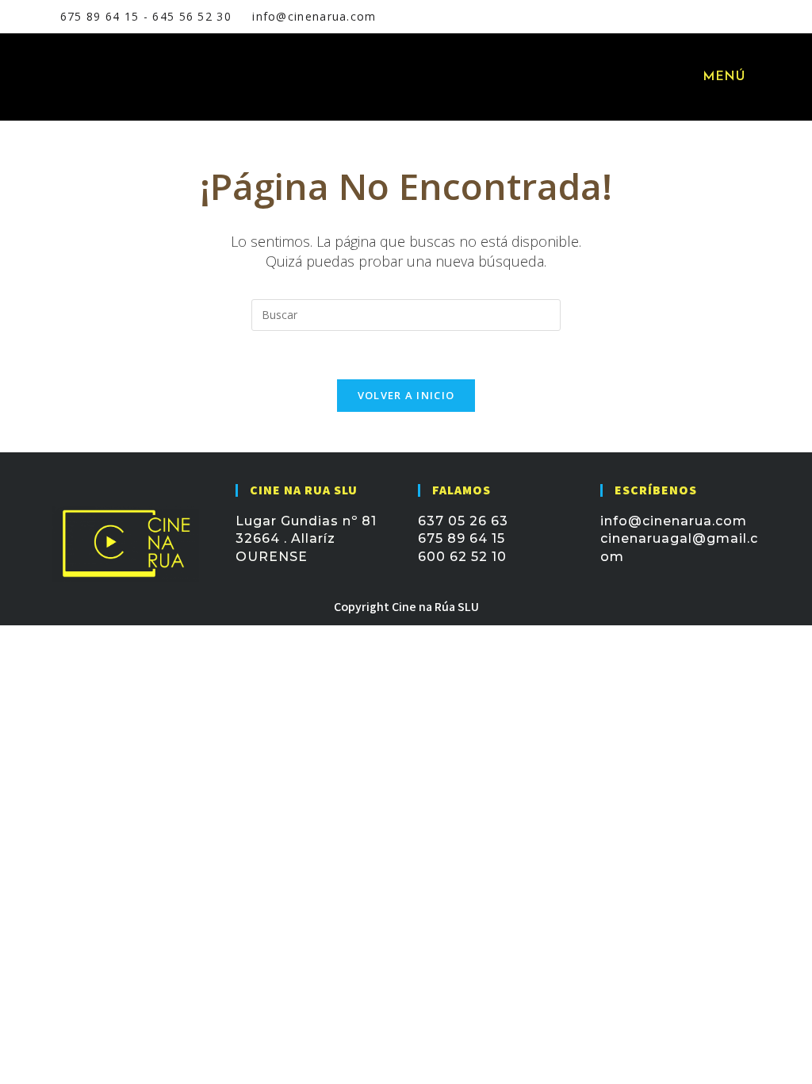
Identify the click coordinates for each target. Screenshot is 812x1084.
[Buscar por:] (760, 77)
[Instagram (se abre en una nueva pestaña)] (705, 17)
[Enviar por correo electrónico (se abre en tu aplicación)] (724, 17)
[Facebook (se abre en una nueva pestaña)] (685, 17)
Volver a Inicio (406, 395)
